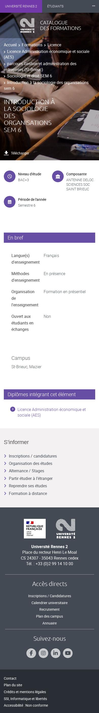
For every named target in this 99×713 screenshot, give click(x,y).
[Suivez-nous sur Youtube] (68, 653)
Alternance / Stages (26, 471)
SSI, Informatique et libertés (25, 698)
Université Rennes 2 (21, 6)
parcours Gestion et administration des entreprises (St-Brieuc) (40, 66)
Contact (10, 678)
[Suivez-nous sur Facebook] (31, 653)
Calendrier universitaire (49, 602)
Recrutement (49, 609)
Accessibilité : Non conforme (26, 705)
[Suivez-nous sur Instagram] (43, 653)
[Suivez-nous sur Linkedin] (55, 653)
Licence (54, 45)
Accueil (10, 45)
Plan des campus (49, 616)
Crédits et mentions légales (25, 691)
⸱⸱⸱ (93, 6)
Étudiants (55, 6)
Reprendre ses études (28, 486)
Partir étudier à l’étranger (31, 478)
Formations (32, 45)
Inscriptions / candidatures (33, 456)
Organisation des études (30, 463)
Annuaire (49, 623)
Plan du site (13, 684)
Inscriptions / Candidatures (49, 595)
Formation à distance (28, 493)
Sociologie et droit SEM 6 (29, 76)
